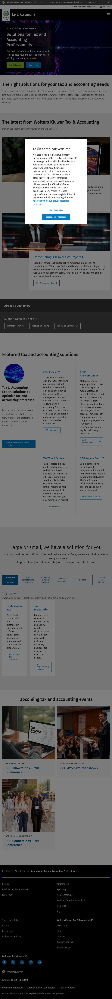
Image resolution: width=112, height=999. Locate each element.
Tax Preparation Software (41, 666)
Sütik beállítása (56, 210)
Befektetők (7, 931)
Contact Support (16, 326)
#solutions (15, 65)
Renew (67, 326)
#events (33, 65)
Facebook (4, 962)
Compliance (63, 906)
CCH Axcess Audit (89, 497)
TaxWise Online (52, 506)
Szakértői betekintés (12, 920)
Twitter (13, 962)
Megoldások (21, 871)
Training (41, 326)
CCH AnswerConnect (89, 441)
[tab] (10, 580)
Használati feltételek (12, 987)
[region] (56, 181)
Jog (58, 911)
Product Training (65, 942)
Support (61, 936)
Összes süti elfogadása (56, 217)
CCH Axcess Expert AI (45, 283)
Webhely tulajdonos (11, 936)
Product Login (63, 947)
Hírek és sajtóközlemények (15, 889)
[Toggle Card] (28, 741)
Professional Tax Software (14, 657)
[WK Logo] (12, 971)
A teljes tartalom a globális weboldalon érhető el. (78, 2)
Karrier (5, 925)
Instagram (31, 962)
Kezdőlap (6, 871)
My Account (62, 925)
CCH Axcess (51, 430)
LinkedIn (22, 962)
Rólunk (5, 884)
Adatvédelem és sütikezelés (41, 987)
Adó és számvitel (65, 895)
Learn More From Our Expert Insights (18, 444)
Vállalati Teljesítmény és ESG (71, 900)
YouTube (39, 962)
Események (7, 895)
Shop (59, 931)
